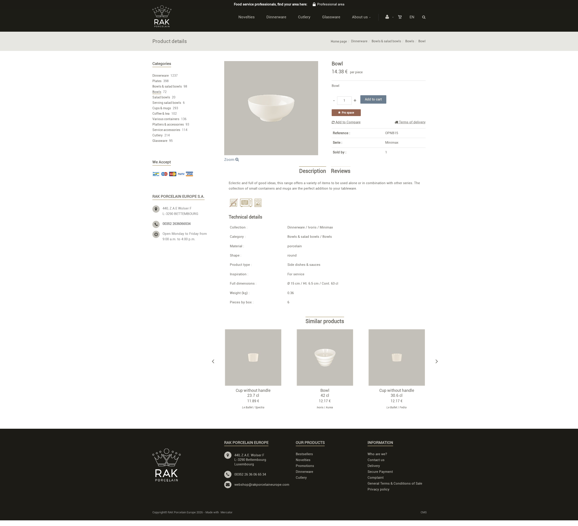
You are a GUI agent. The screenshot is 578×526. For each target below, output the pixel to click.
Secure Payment (380, 472)
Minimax (392, 142)
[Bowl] (271, 64)
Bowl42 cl (324, 393)
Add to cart (255, 357)
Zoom (229, 159)
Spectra (259, 407)
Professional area (330, 4)
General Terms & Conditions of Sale (395, 483)
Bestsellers (304, 454)
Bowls (409, 41)
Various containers (165, 119)
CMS (424, 512)
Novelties (246, 17)
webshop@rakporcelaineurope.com (261, 485)
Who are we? (377, 454)
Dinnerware (276, 17)
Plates (156, 81)
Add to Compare (348, 122)
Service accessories (166, 130)
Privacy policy (378, 489)
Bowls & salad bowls (386, 41)
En (412, 17)
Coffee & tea (161, 113)
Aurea (329, 407)
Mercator (227, 512)
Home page (339, 41)
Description (312, 171)
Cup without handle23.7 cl (253, 393)
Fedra (403, 407)
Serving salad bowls (166, 103)
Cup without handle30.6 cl (396, 393)
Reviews (340, 171)
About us (360, 17)
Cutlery (304, 17)
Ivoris (312, 227)
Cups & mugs (161, 108)
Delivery (374, 466)
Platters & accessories (168, 124)
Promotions (305, 466)
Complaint (376, 478)
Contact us (376, 460)
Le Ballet (247, 407)
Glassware (331, 17)
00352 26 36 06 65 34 (250, 474)
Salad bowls (161, 97)
